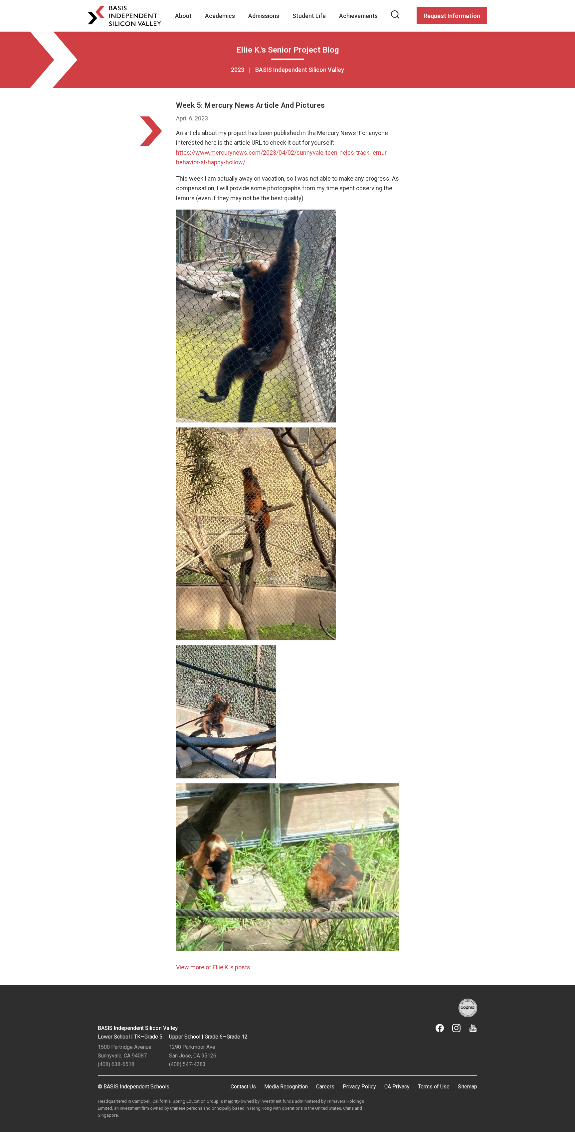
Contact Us (243, 1086)
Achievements (358, 15)
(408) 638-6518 (116, 1064)
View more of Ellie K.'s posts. (214, 967)
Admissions (263, 15)
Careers (325, 1086)
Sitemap (467, 1086)
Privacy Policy (359, 1086)
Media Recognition (286, 1086)
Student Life (309, 15)
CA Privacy (397, 1086)
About (183, 15)
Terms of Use (434, 1086)
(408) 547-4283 (187, 1064)
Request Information (452, 15)
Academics (220, 15)
